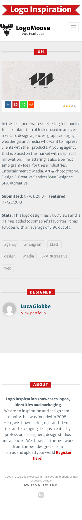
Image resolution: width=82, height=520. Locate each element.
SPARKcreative (54, 256)
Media (28, 256)
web (7, 268)
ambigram (33, 244)
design (10, 256)
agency (10, 244)
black (54, 244)
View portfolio (33, 313)
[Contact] (41, 495)
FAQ (26, 484)
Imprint (54, 484)
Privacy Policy (39, 484)
